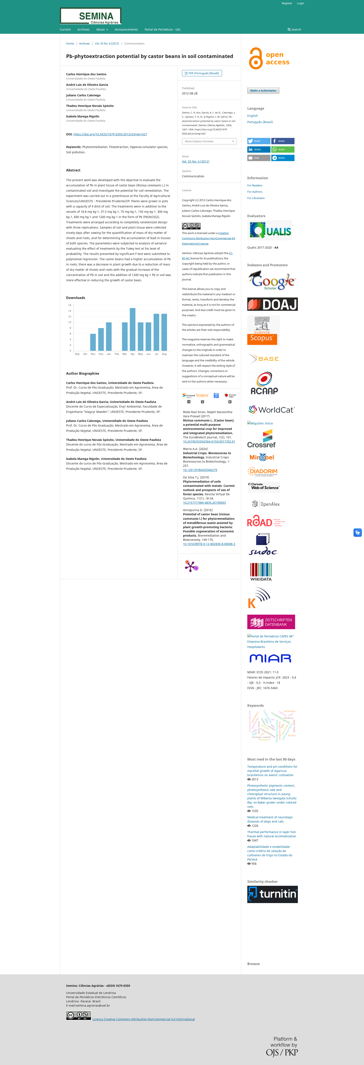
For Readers (254, 185)
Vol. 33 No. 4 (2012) (107, 43)
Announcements (126, 29)
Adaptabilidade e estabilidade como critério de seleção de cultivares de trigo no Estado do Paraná (269, 853)
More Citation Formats (199, 141)
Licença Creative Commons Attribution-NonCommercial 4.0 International (143, 1019)
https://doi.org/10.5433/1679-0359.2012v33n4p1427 (110, 134)
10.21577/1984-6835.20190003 (204, 503)
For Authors (254, 192)
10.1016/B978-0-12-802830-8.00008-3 (209, 544)
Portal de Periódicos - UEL (163, 29)
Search (296, 29)
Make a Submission (263, 90)
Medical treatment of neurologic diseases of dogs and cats (270, 819)
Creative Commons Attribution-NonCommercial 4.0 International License (208, 238)
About (101, 29)
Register (287, 3)
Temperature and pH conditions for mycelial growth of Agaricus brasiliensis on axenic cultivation (272, 771)
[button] (258, 141)
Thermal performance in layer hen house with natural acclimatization (271, 834)
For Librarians (256, 198)
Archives (84, 29)
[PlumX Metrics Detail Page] (190, 566)
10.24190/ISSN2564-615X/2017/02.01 (209, 441)
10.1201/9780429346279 (200, 470)
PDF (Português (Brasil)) (203, 73)
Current (65, 29)
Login (300, 3)
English (252, 116)
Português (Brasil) (260, 122)
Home (70, 43)
